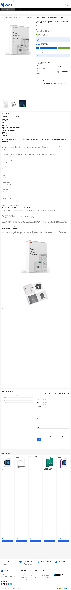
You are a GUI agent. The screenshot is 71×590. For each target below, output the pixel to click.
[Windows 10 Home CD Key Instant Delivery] (7, 462)
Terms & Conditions (45, 575)
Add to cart (50, 47)
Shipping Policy (44, 573)
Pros (37, 418)
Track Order (32, 579)
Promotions (32, 571)
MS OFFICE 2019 (32, 17)
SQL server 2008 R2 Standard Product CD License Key (34, 537)
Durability (38, 402)
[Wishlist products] (63, 5)
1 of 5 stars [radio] (43, 399)
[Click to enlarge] (3, 97)
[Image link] (5, 570)
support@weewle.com (6, 578)
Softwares (22, 571)
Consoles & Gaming (24, 577)
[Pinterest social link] (66, 52)
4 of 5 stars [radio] (46, 399)
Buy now (63, 47)
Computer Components (25, 573)
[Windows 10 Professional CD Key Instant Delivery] (63, 462)
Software (15, 17)
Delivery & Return (33, 577)
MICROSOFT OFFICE (23, 17)
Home (2, 17)
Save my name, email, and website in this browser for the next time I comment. (52, 436)
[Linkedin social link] (68, 52)
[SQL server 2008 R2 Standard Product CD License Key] (35, 495)
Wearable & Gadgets (24, 579)
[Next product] (69, 17)
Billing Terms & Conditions (46, 577)
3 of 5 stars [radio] (45, 399)
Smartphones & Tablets (25, 580)
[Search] (52, 5)
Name (38, 427)
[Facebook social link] (63, 52)
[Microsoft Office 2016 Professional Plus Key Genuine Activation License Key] (21, 462)
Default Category (8, 17)
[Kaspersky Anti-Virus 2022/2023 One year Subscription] (49, 461)
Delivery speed (39, 404)
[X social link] (64, 52)
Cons (37, 423)
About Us (31, 573)
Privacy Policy (44, 579)
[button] (7, 541)
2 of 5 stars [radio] (44, 399)
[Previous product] (67, 17)
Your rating (39, 399)
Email (38, 432)
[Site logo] (7, 4)
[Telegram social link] (69, 52)
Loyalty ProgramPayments (34, 580)
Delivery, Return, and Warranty (47, 571)
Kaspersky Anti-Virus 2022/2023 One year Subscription (48, 469)
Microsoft (38, 25)
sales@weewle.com (6, 580)
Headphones (23, 575)
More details (67, 77)
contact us (31, 575)
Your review (39, 406)
